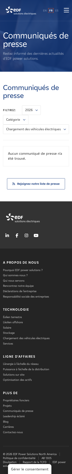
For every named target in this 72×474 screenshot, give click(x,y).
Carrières (8, 427)
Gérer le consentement (29, 469)
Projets (7, 405)
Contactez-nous (13, 432)
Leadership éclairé (14, 416)
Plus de (10, 393)
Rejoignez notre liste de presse (38, 184)
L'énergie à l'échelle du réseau (21, 364)
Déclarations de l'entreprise (19, 291)
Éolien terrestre (12, 317)
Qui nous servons (13, 280)
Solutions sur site (13, 374)
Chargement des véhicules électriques (33, 129)
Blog (5, 421)
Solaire (7, 327)
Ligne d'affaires (19, 356)
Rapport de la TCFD (34, 462)
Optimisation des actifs (17, 380)
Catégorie (13, 119)
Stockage (9, 333)
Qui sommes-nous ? (15, 275)
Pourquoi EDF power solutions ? (23, 270)
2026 (29, 110)
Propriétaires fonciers (16, 400)
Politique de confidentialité (19, 458)
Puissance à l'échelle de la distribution (26, 369)
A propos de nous (21, 262)
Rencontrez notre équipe (18, 286)
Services (8, 343)
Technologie (16, 309)
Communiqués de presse (18, 411)
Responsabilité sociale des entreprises (26, 296)
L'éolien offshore (13, 322)
